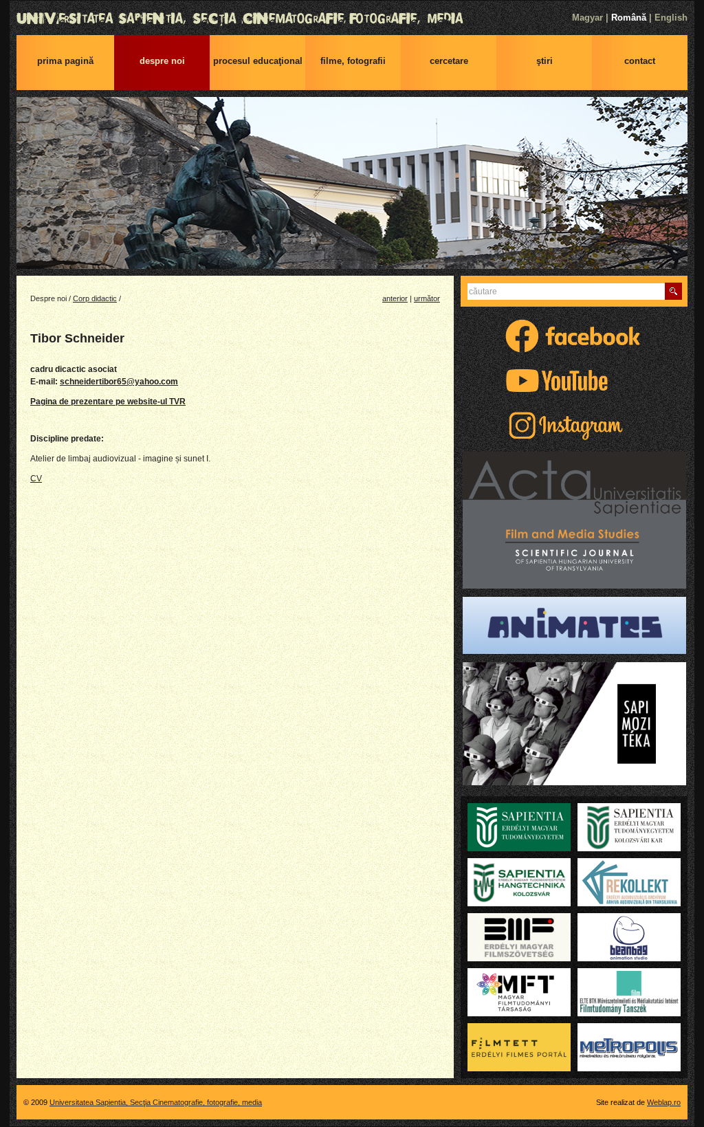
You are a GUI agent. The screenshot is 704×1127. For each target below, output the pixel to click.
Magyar (587, 17)
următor (427, 298)
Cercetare (449, 61)
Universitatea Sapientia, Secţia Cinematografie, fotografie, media (352, 18)
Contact (639, 61)
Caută (673, 291)
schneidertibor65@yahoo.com (119, 381)
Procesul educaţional (257, 61)
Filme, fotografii (353, 61)
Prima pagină (65, 61)
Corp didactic (95, 298)
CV (36, 478)
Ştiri (544, 61)
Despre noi (162, 61)
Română (628, 17)
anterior (395, 298)
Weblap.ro (664, 1102)
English (671, 17)
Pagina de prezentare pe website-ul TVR (108, 401)
